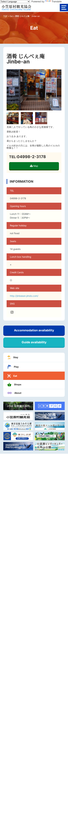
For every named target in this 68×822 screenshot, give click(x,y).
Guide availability (34, 342)
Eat (11, 16)
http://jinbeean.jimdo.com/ (24, 295)
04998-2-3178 (31, 156)
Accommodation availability (34, 330)
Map (35, 165)
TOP (5, 16)
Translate (57, 1)
